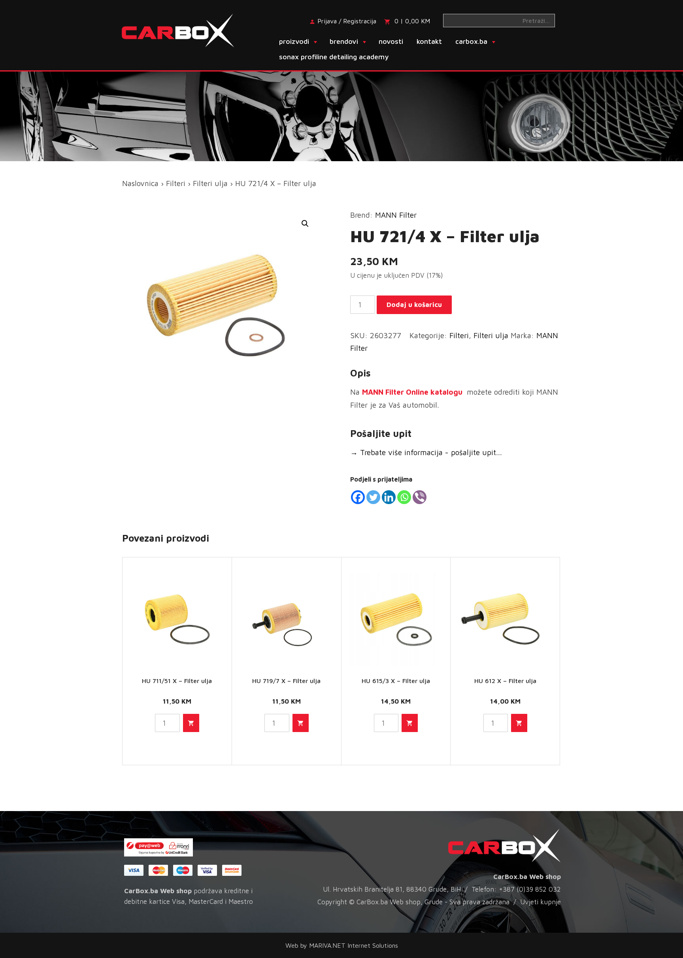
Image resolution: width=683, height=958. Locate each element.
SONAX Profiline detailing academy (334, 57)
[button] (305, 223)
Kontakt (429, 41)
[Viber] (419, 497)
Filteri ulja (210, 183)
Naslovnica (140, 183)
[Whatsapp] (404, 497)
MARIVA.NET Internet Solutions (353, 945)
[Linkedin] (389, 497)
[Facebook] (358, 497)
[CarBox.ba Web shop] (185, 29)
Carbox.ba (471, 41)
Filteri (175, 183)
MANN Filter (396, 215)
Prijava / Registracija (346, 20)
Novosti (391, 41)
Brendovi (344, 41)
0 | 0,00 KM (412, 20)
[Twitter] (373, 497)
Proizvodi (294, 41)
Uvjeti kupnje (540, 902)
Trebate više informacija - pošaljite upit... (426, 452)
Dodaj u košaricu (414, 305)
